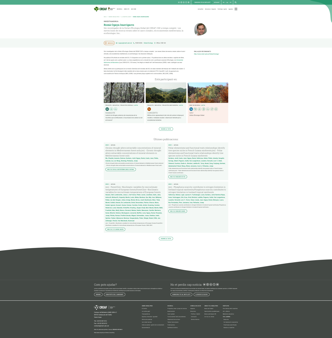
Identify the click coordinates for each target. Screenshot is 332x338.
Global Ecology (148, 43)
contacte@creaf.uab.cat (101, 326)
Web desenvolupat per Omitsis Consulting (104, 332)
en (223, 2)
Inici (105, 16)
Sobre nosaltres (114, 16)
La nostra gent (126, 16)
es (230, 2)
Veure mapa (98, 317)
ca (227, 2)
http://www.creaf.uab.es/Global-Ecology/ (206, 54)
